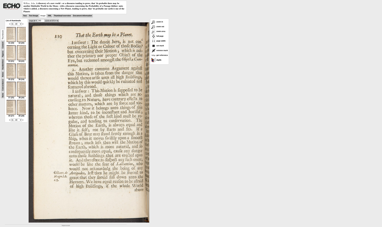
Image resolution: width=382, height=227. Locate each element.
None (3, 95)
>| (57, 21)
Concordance (3, 85)
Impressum (66, 225)
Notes (3, 74)
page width (160, 41)
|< (34, 21)
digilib (158, 60)
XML (49, 16)
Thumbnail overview (62, 16)
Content (3, 45)
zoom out (160, 27)
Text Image (33, 16)
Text (25, 16)
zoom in (159, 22)
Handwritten (3, 64)
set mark (160, 46)
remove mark (162, 50)
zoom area (160, 31)
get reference (162, 55)
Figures (3, 54)
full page (160, 36)
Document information (82, 16)
